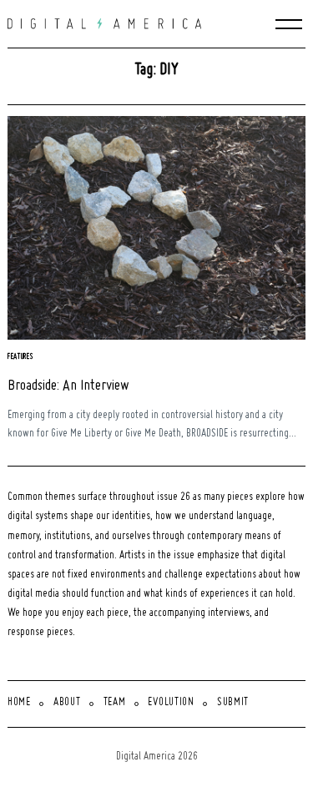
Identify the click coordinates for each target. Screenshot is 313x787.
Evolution (171, 703)
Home (19, 703)
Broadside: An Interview (68, 386)
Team (114, 703)
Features (21, 357)
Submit (233, 703)
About (67, 703)
